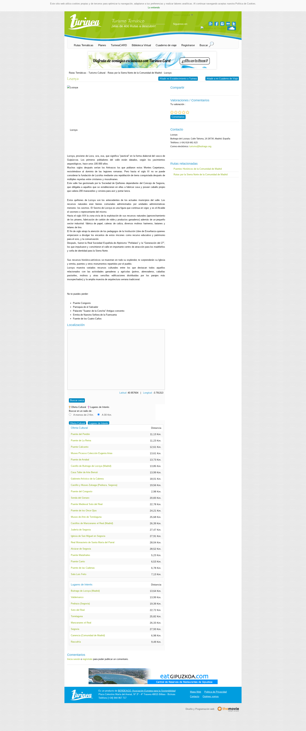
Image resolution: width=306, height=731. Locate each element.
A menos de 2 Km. (83, 414)
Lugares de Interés (98, 423)
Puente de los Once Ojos (84, 510)
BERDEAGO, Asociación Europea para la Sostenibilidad (146, 690)
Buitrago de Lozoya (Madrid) (85, 591)
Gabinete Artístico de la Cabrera (87, 478)
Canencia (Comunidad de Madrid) (88, 635)
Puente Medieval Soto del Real (87, 504)
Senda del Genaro (80, 497)
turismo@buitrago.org (200, 146)
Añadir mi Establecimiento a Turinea (178, 78)
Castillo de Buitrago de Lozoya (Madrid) (91, 466)
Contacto (194, 696)
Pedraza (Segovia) (80, 603)
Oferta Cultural (77, 423)
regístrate (87, 659)
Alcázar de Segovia (81, 548)
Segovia (75, 629)
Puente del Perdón (80, 434)
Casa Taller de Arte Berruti (84, 472)
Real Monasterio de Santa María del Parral (92, 542)
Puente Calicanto (79, 447)
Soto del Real (78, 610)
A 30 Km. (107, 414)
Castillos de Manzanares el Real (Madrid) (92, 523)
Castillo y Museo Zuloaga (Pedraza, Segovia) (94, 485)
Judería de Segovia (81, 529)
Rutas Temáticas (77, 72)
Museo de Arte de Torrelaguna (86, 517)
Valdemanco (77, 597)
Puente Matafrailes (80, 555)
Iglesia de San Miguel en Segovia (88, 536)
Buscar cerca (77, 400)
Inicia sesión (73, 659)
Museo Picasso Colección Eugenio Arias (91, 453)
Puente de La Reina (81, 440)
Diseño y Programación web (200, 708)
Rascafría (76, 641)
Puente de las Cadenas (83, 568)
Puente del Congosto (81, 491)
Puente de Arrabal (80, 459)
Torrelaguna (77, 616)
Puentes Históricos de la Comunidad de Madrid (198, 168)
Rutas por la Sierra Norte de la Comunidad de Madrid (135, 72)
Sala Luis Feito (78, 574)
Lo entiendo (154, 7)
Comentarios (178, 116)
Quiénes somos (211, 696)
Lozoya (167, 72)
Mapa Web (195, 691)
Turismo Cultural (97, 72)
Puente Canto (78, 561)
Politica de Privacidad (215, 691)
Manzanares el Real (81, 622)
